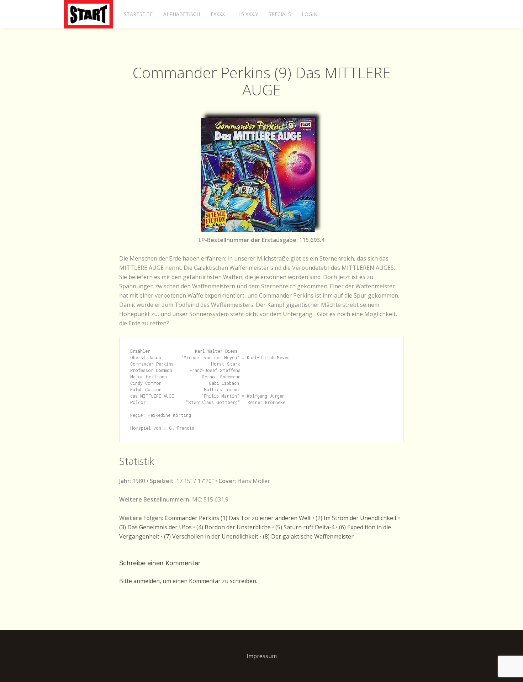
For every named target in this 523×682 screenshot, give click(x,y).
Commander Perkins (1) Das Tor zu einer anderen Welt (238, 518)
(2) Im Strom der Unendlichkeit (356, 518)
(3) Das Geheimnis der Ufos (155, 527)
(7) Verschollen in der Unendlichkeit (211, 536)
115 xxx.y (247, 14)
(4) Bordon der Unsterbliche (233, 527)
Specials (280, 14)
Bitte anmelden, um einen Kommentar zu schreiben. (188, 581)
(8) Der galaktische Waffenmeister (308, 536)
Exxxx (218, 14)
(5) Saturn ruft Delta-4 (304, 527)
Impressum (262, 656)
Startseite (138, 14)
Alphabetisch (181, 14)
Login (309, 14)
